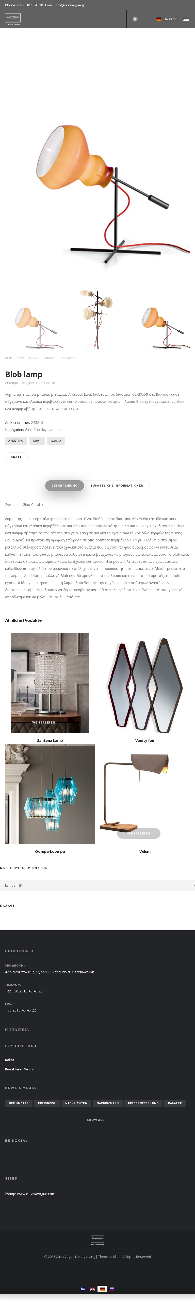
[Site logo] (13, 19)
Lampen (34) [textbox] (100, 885)
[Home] (97, 1240)
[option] (34, 319)
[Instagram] (190, 5)
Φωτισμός (34, 358)
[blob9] (97, 320)
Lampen (50, 358)
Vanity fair (145, 740)
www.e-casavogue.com (36, 1193)
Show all (95, 1120)
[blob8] (34, 320)
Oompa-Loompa (50, 851)
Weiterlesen (43, 722)
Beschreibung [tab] (65, 485)
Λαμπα (56, 440)
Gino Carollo (35, 429)
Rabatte (175, 1103)
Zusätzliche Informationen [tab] (116, 485)
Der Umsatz (19, 1103)
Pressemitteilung (143, 1103)
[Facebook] (186, 5)
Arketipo (16, 440)
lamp (37, 440)
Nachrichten (76, 1103)
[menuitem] (83, 1289)
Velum (145, 851)
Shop (20, 358)
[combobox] (97, 885)
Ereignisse (47, 1103)
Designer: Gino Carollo (24, 504)
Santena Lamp (50, 740)
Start (9, 358)
